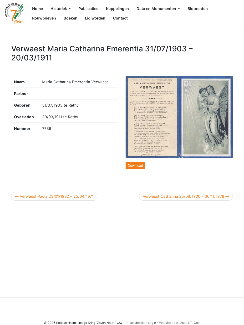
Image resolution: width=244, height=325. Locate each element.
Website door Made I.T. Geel (179, 323)
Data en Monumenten (157, 8)
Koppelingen (117, 8)
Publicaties (88, 8)
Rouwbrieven (44, 18)
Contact (120, 18)
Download (135, 165)
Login (152, 323)
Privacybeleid (135, 323)
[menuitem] (37, 8)
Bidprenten (198, 8)
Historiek (59, 8)
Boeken (70, 18)
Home (37, 8)
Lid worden (95, 18)
